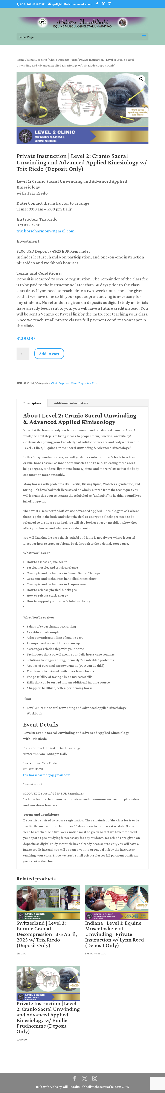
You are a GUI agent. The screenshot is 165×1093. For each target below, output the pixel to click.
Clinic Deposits (37, 59)
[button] (141, 79)
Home (20, 59)
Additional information (71, 403)
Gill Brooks (71, 1086)
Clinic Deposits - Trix (63, 59)
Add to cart (49, 353)
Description (32, 403)
